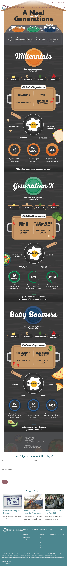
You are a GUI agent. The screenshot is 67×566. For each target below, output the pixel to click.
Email (35, 460)
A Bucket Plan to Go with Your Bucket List (54, 511)
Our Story (25, 532)
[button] (34, 7)
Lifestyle (41, 548)
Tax (40, 542)
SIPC (54, 554)
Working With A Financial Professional (32, 511)
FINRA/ (51, 554)
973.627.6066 (61, 3)
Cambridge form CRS (6, 561)
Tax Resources (52, 534)
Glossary (51, 532)
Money (41, 545)
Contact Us (51, 3)
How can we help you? (7, 469)
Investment (42, 534)
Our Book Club (26, 537)
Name (3, 460)
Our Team (25, 534)
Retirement (42, 532)
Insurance (42, 540)
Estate (41, 537)
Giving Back (25, 540)
